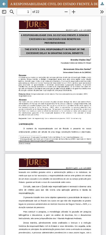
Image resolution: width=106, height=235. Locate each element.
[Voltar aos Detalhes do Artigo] (4, 4)
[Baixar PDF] (102, 4)
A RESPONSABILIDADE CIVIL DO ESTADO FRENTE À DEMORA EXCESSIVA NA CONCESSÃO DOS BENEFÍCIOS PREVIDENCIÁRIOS (58, 4)
